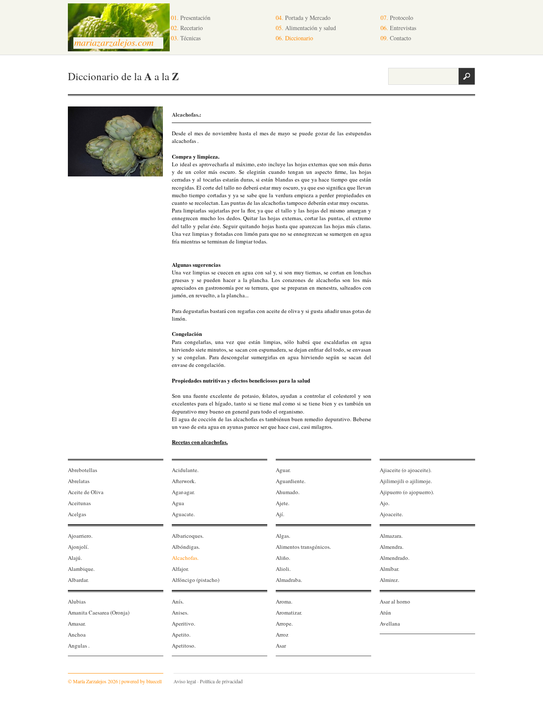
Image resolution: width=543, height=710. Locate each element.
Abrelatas (79, 481)
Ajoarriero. (80, 535)
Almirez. (389, 580)
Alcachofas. (185, 558)
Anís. (178, 601)
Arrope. (284, 623)
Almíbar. (389, 569)
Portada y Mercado (303, 18)
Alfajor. (180, 569)
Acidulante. (185, 470)
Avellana (390, 623)
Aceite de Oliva (86, 492)
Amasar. (77, 623)
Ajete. (282, 503)
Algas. (283, 535)
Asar (281, 645)
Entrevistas (398, 28)
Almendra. (391, 547)
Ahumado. (287, 492)
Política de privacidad (221, 681)
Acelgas (77, 514)
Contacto (396, 38)
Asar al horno (395, 601)
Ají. (280, 514)
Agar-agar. (183, 492)
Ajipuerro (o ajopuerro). (407, 492)
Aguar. (283, 470)
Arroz (282, 634)
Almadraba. (289, 580)
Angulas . (79, 645)
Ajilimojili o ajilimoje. (406, 481)
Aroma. (284, 601)
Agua (178, 503)
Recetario (187, 28)
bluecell (154, 681)
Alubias (77, 601)
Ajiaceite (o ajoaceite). (405, 470)
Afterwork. (184, 481)
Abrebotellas (82, 470)
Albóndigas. (186, 547)
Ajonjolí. (78, 547)
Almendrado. (394, 558)
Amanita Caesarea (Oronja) (98, 612)
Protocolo (397, 18)
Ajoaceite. (391, 514)
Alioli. (283, 569)
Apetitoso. (184, 645)
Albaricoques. (188, 535)
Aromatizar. (289, 612)
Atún (385, 612)
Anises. (180, 612)
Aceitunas (79, 503)
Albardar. (78, 580)
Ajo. (384, 503)
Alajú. (75, 558)
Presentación (190, 18)
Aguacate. (183, 514)
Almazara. (391, 535)
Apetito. (181, 634)
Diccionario (294, 38)
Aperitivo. (183, 623)
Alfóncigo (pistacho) (195, 580)
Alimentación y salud (306, 28)
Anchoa (77, 634)
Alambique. (81, 569)
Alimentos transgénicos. (303, 547)
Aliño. (283, 558)
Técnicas (186, 38)
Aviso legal (185, 681)
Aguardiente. (290, 481)
